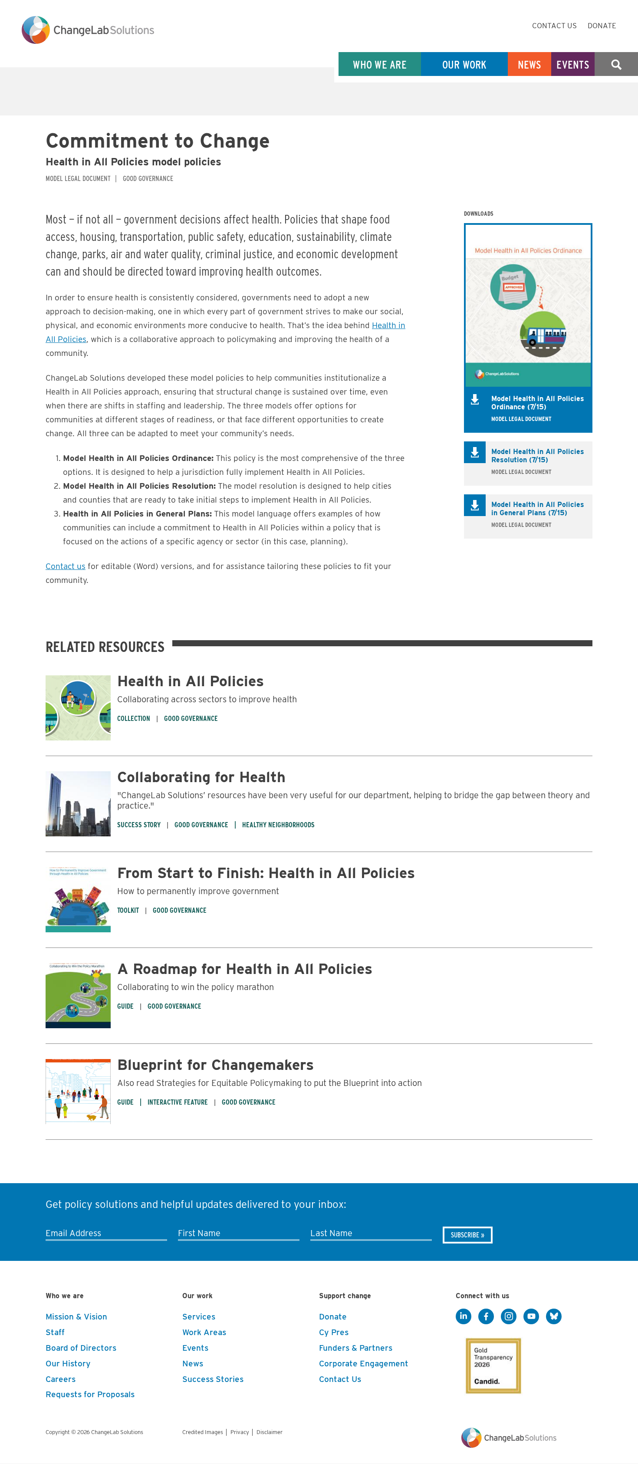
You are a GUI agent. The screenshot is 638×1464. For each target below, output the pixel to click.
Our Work (464, 64)
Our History (68, 1364)
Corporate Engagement (363, 1364)
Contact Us (554, 25)
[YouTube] (531, 1316)
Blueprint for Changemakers (215, 1064)
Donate (602, 25)
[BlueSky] (554, 1316)
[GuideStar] (492, 1363)
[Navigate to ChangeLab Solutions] (508, 1445)
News (530, 64)
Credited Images (202, 1432)
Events (572, 64)
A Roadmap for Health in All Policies (244, 968)
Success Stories (212, 1379)
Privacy (239, 1432)
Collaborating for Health (201, 777)
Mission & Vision (76, 1317)
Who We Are (380, 64)
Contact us (66, 566)
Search (616, 64)
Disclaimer (270, 1432)
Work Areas (204, 1332)
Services (198, 1317)
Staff (55, 1332)
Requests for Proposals (90, 1394)
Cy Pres (334, 1332)
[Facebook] (486, 1316)
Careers (61, 1379)
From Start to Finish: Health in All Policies (266, 873)
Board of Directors (81, 1348)
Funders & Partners (355, 1348)
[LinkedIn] (463, 1316)
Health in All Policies (190, 681)
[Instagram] (508, 1316)
